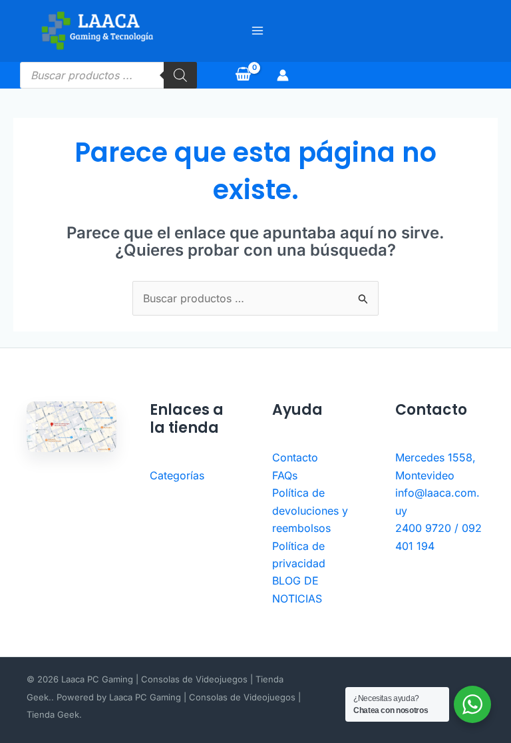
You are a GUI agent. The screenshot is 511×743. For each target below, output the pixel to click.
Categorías (177, 475)
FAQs (284, 475)
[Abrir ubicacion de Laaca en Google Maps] (71, 426)
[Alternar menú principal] (257, 31)
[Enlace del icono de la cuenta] (283, 75)
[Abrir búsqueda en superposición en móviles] (108, 75)
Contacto (295, 457)
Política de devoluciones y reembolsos (310, 510)
